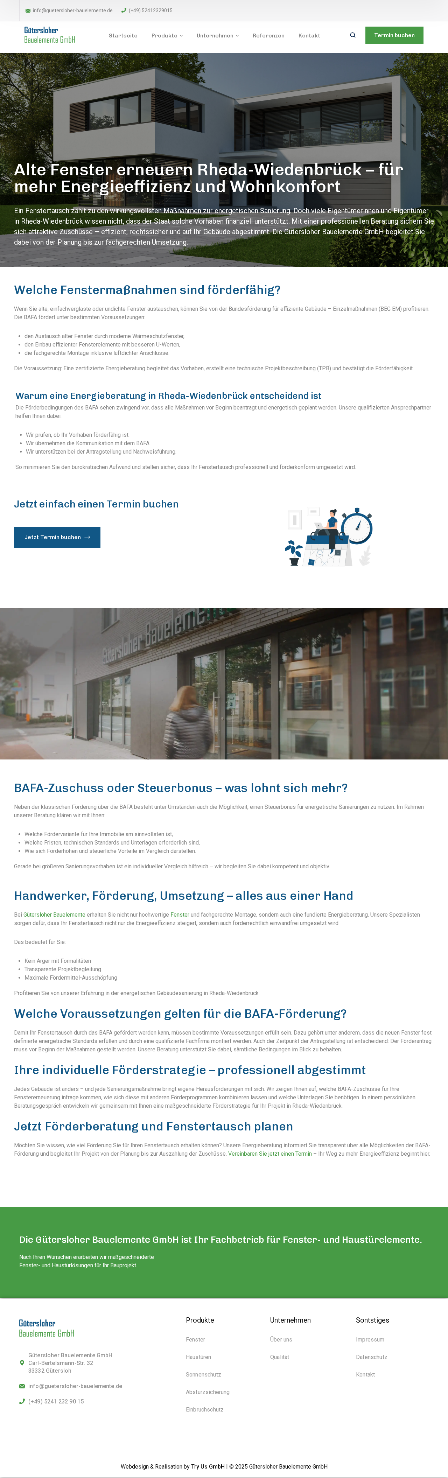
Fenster (179, 914)
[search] (353, 35)
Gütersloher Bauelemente (54, 914)
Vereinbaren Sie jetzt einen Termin (270, 1153)
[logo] (53, 34)
